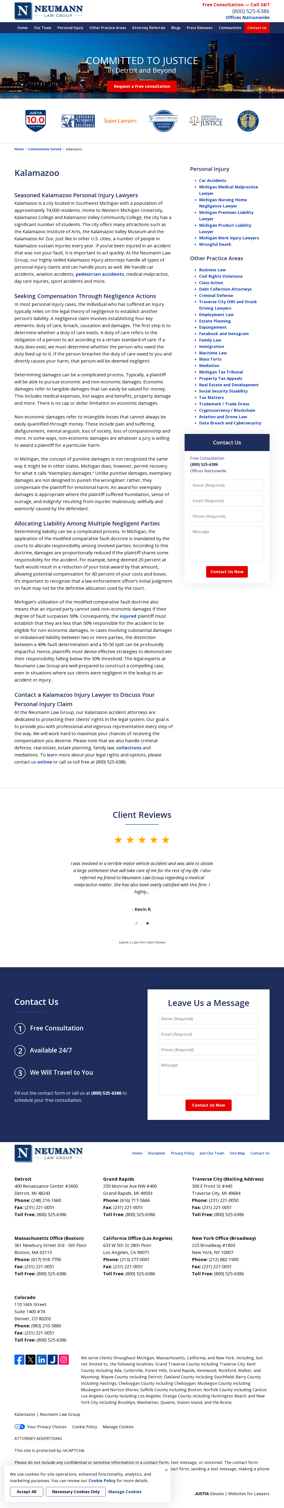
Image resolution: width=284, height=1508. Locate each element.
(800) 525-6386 (251, 11)
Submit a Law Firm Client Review (142, 942)
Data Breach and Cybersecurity (230, 423)
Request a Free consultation (142, 86)
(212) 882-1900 (224, 1259)
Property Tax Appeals (220, 378)
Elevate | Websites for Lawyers (232, 1493)
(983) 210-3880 (46, 1326)
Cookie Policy (84, 1426)
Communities (230, 27)
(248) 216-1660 (46, 1200)
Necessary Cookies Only (76, 1491)
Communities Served (44, 149)
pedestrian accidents (100, 274)
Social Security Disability (223, 391)
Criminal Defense (216, 295)
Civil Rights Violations (221, 276)
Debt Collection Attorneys (225, 289)
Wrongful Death (215, 244)
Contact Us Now (227, 571)
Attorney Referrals (148, 27)
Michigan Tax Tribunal (221, 372)
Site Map (237, 1153)
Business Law (212, 269)
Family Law (210, 340)
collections (129, 748)
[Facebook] (19, 1360)
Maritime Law (213, 353)
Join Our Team (212, 1153)
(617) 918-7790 (46, 1259)
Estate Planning (215, 321)
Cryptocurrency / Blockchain (227, 410)
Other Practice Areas (107, 27)
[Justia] (53, 1360)
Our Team (42, 27)
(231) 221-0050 (224, 1200)
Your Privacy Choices (47, 1426)
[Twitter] (31, 1360)
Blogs (176, 27)
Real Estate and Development (229, 384)
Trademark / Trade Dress (224, 403)
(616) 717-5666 (135, 1200)
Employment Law (216, 314)
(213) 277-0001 (135, 1259)
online (44, 762)
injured (128, 616)
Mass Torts (210, 359)
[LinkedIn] (42, 1360)
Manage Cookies (118, 1426)
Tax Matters (211, 397)
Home (23, 27)
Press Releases (200, 27)
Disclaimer (157, 1153)
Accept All (26, 1491)
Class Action (211, 282)
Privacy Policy (182, 1153)
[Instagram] (64, 1360)
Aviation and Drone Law (223, 416)
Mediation (209, 365)
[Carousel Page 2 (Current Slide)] (147, 923)
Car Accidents (212, 180)
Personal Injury (70, 27)
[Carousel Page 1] (136, 923)
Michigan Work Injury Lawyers (229, 237)
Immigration (211, 346)
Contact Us (256, 27)
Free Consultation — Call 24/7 (236, 5)
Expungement (213, 327)
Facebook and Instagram (224, 333)
